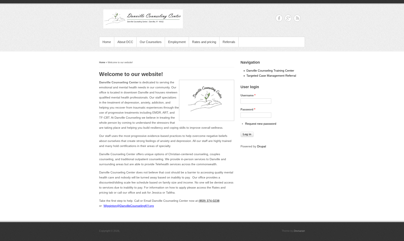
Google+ (288, 18)
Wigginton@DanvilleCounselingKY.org (129, 205)
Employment (177, 42)
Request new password (260, 123)
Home (106, 42)
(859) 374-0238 (209, 200)
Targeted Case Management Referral (271, 75)
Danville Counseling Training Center (270, 70)
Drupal (261, 146)
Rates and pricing (204, 42)
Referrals (229, 42)
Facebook (279, 18)
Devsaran (299, 230)
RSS (297, 18)
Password (248, 109)
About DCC (125, 42)
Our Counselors (151, 42)
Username (248, 95)
